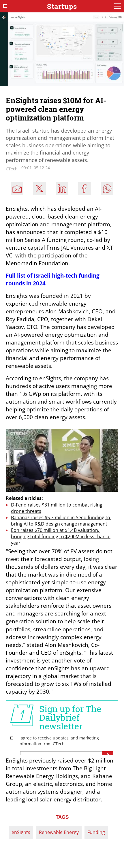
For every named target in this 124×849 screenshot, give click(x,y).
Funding (96, 832)
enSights (21, 832)
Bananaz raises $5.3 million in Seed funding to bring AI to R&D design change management (61, 520)
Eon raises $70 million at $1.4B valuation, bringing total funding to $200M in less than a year (60, 536)
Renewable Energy (59, 832)
